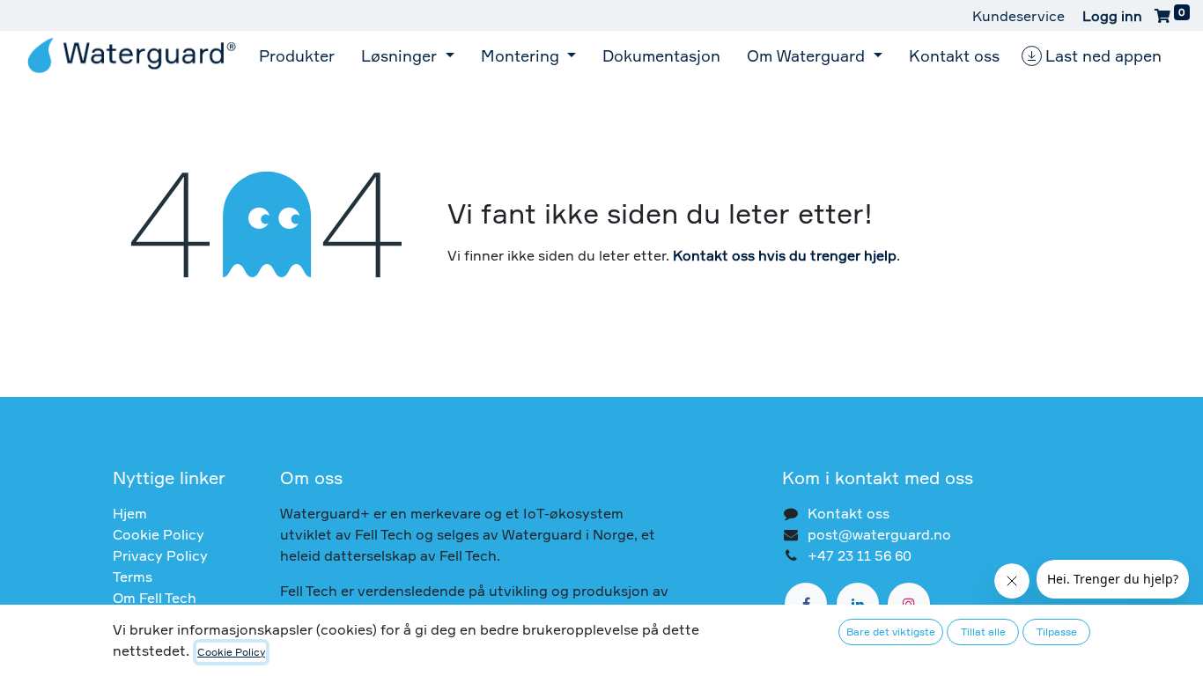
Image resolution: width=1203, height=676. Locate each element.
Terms (132, 576)
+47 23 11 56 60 (859, 555)
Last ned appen (1103, 55)
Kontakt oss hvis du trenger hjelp (785, 255)
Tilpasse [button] (1057, 631)
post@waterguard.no (879, 534)
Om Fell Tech (154, 597)
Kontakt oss (848, 513)
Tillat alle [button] (983, 631)
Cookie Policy (158, 534)
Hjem (130, 513)
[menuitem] (297, 55)
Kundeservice (1018, 16)
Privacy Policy (160, 555)
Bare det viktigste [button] (890, 631)
